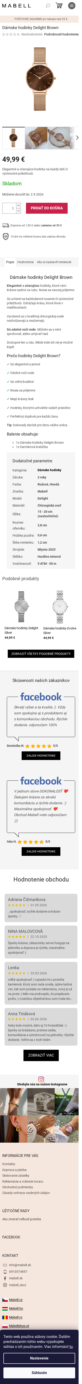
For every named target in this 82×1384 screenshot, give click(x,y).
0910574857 (18, 1271)
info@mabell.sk (20, 1265)
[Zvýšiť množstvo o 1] (18, 205)
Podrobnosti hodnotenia (61, 34)
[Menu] (71, 5)
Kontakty (8, 1164)
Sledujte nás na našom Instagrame (42, 1084)
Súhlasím (39, 1373)
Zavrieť (33, 251)
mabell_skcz (17, 1285)
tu (71, 1346)
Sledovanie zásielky (15, 1175)
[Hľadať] (47, 5)
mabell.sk (16, 1278)
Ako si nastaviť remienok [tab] (54, 262)
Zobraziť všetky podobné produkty (41, 654)
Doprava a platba (14, 1170)
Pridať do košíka (47, 208)
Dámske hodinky (49, 470)
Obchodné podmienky (17, 1187)
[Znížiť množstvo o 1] (18, 210)
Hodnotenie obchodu (41, 879)
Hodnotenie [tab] (25, 262)
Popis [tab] (10, 262)
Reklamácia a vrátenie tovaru (22, 1181)
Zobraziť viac (41, 1055)
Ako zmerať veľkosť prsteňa (21, 1219)
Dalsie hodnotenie (41, 755)
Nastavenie (39, 1358)
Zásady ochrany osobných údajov (26, 1193)
